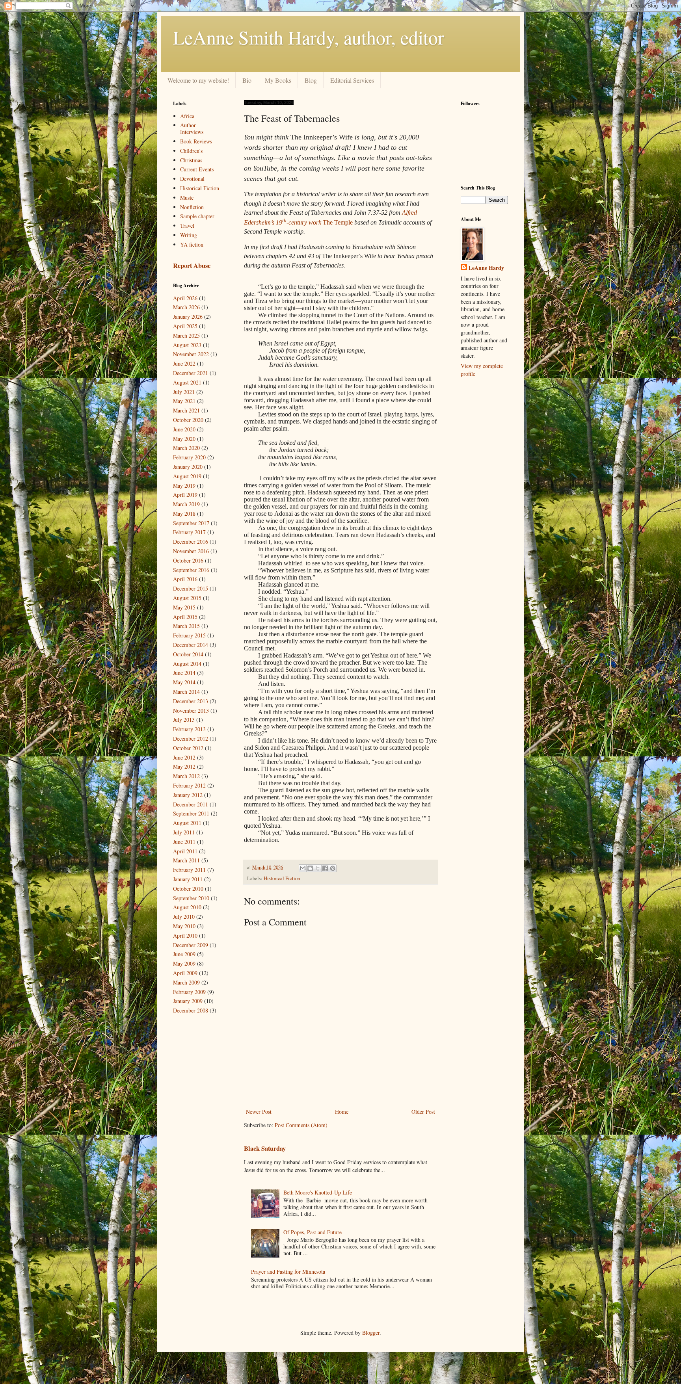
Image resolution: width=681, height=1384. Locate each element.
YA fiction (191, 244)
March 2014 (186, 691)
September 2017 (191, 523)
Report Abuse (191, 265)
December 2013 (190, 701)
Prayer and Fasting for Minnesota (288, 1271)
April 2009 (185, 973)
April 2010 (185, 935)
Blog (311, 80)
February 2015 (189, 635)
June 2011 (184, 841)
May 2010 (184, 926)
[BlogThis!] (310, 868)
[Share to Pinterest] (333, 868)
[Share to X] (318, 868)
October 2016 (188, 560)
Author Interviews (191, 128)
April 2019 (185, 494)
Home (341, 1111)
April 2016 (185, 579)
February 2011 (189, 869)
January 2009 (188, 1001)
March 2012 (186, 776)
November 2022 (191, 354)
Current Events (197, 169)
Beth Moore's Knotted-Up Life (317, 1192)
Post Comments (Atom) (301, 1125)
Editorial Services (352, 80)
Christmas (191, 160)
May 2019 (184, 485)
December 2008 (190, 1010)
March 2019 (186, 504)
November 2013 (191, 710)
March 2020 (186, 447)
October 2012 (188, 748)
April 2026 (185, 298)
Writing (188, 235)
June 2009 (184, 954)
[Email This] (303, 868)
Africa (187, 116)
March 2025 (186, 335)
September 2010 (191, 898)
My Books (278, 80)
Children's (191, 150)
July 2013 (184, 719)
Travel (187, 225)
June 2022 (184, 363)
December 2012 (190, 738)
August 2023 (187, 345)
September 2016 (191, 570)
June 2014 (184, 672)
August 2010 (187, 907)
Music (187, 197)
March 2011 (186, 860)
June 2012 (184, 757)
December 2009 (190, 945)
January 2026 (188, 316)
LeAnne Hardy (486, 268)
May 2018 (184, 513)
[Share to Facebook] (325, 868)
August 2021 (187, 382)
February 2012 (189, 785)
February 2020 (189, 457)
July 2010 (184, 916)
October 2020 (188, 420)
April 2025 (185, 326)
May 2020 (184, 438)
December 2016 (190, 541)
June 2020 (184, 429)
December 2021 (190, 373)
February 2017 (189, 532)
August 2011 (187, 823)
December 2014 (190, 644)
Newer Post (259, 1111)
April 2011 (185, 851)
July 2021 (184, 392)
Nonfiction (192, 207)
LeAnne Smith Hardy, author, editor (308, 37)
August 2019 (187, 476)
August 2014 (187, 663)
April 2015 (185, 616)
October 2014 (188, 654)
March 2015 (186, 626)
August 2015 (187, 598)
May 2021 (184, 401)
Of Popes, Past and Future (312, 1232)
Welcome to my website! (198, 80)
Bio (246, 80)
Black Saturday (265, 1148)
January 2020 (188, 466)
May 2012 (184, 766)
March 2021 (186, 410)
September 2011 (191, 813)
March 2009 (186, 982)
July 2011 (184, 832)
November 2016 (191, 551)
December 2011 (190, 804)
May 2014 (184, 682)
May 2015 (184, 607)
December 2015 (190, 588)
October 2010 (188, 888)
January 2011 (188, 879)
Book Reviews (196, 141)
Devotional (192, 178)
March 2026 (186, 307)
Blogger (371, 1332)
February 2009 (189, 992)
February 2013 (189, 729)
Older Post (423, 1111)
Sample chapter (197, 216)
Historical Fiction (282, 878)
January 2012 (188, 795)
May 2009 (184, 963)
